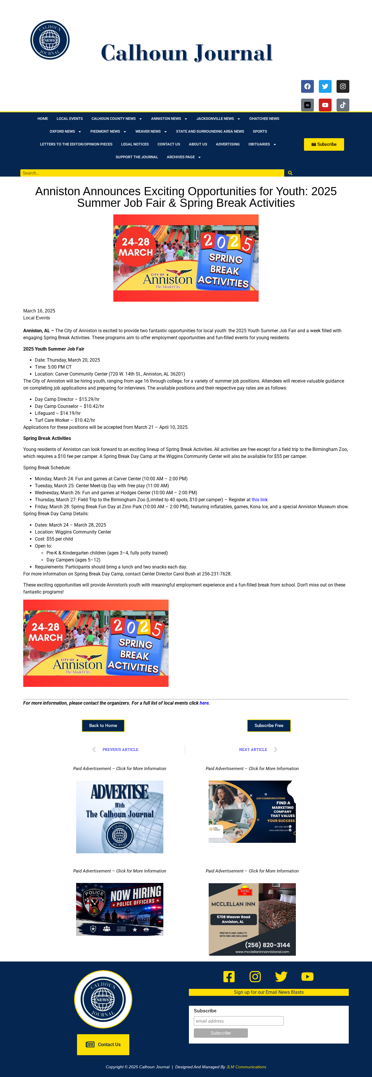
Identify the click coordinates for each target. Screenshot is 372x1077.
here (204, 703)
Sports (260, 131)
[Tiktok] (343, 105)
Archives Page (181, 157)
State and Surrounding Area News (210, 131)
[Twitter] (325, 86)
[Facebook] (307, 86)
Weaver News (148, 131)
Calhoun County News (114, 118)
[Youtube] (325, 105)
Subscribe (205, 1011)
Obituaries (259, 144)
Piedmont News (105, 131)
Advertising (228, 144)
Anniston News (166, 118)
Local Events (70, 118)
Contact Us (169, 144)
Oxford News (62, 131)
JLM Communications (246, 1066)
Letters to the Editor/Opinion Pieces (76, 144)
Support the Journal (137, 157)
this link (260, 499)
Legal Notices (135, 144)
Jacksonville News (215, 118)
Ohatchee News (264, 118)
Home (42, 118)
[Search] (290, 173)
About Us (198, 144)
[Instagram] (343, 86)
